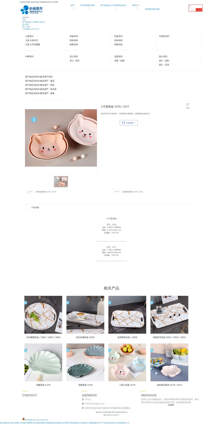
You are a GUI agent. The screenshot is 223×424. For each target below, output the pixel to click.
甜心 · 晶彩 (164, 60)
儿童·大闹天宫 (31, 40)
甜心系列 (26, 24)
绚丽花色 (74, 44)
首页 (24, 20)
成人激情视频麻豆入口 (121, 423)
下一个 (116, 192)
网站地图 (3, 423)
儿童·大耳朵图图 (32, 44)
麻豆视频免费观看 (40, 423)
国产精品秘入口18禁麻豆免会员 (33, 22)
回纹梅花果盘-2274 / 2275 (46, 192)
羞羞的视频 (50, 423)
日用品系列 (164, 36)
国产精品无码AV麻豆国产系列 (39, 76)
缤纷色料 (74, 40)
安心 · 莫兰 (75, 60)
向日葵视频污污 (84, 423)
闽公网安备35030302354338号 (36, 420)
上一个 (30, 192)
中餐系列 (29, 56)
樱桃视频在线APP (96, 423)
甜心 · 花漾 (26, 27)
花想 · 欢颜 (119, 60)
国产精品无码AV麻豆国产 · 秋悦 (39, 85)
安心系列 (74, 56)
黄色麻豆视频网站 (27, 423)
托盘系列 (118, 36)
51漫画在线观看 (108, 423)
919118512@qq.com (95, 403)
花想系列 (118, 56)
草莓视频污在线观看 (62, 423)
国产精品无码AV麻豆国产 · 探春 (39, 93)
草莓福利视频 (73, 423)
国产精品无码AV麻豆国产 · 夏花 (39, 81)
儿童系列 (29, 36)
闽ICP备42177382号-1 (111, 415)
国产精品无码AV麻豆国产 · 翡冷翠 (41, 89)
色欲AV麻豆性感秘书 (13, 423)
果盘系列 (74, 36)
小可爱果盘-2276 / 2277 (30, 29)
